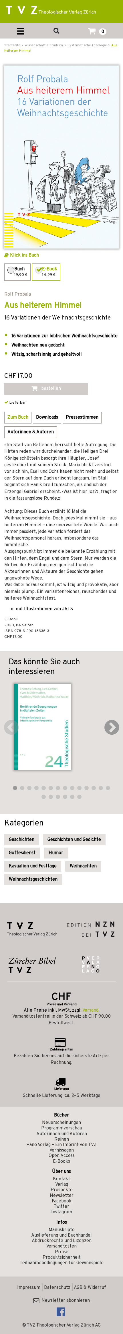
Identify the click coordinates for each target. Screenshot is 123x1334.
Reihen (61, 1139)
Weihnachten (83, 866)
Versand (90, 1010)
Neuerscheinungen (61, 1123)
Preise (61, 1252)
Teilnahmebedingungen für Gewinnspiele (62, 1263)
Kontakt (61, 1179)
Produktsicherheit (62, 1257)
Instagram (61, 1212)
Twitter (61, 1207)
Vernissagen (61, 1150)
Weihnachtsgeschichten (33, 879)
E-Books (61, 1161)
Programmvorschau (61, 1128)
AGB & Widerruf (90, 1288)
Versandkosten (61, 1246)
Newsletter (62, 1196)
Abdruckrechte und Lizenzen (62, 1241)
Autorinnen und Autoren (61, 1134)
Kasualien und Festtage (33, 866)
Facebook (62, 1201)
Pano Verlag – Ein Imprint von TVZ (61, 1145)
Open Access (62, 1156)
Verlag (61, 1184)
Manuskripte (62, 1230)
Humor (56, 853)
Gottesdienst (22, 853)
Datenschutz (57, 1288)
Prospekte (62, 1190)
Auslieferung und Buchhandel (61, 1235)
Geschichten (21, 840)
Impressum (28, 1288)
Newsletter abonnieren (64, 1301)
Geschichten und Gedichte (74, 840)
